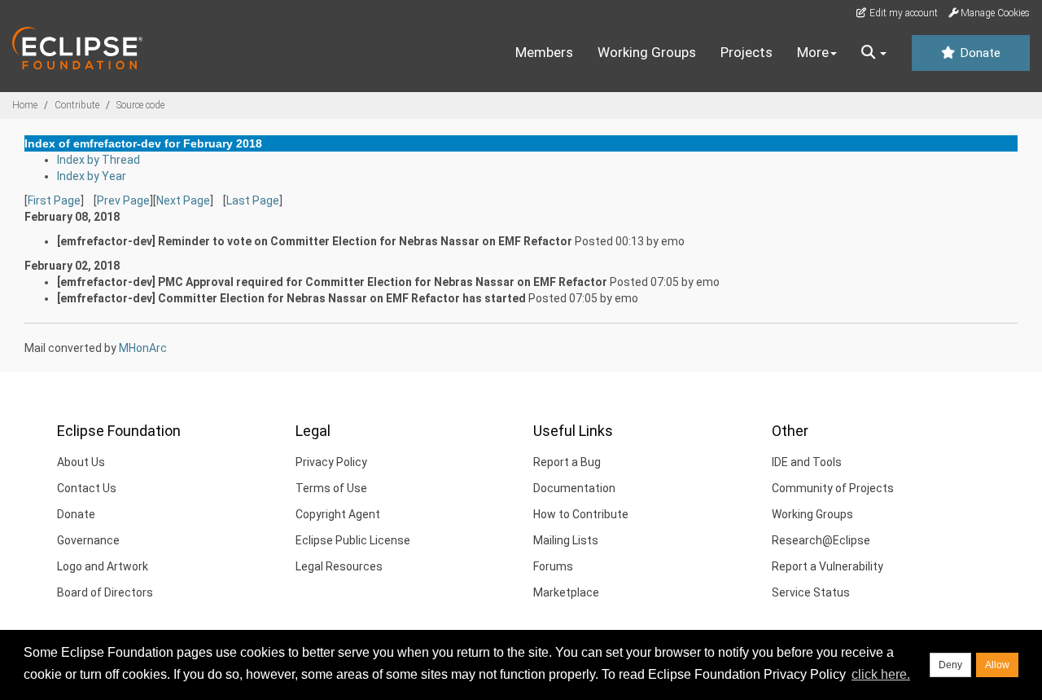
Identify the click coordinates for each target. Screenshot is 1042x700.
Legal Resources (339, 566)
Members (544, 52)
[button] (874, 53)
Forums (553, 566)
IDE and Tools (807, 462)
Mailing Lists (565, 540)
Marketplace (566, 592)
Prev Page (123, 200)
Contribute (77, 105)
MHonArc (143, 347)
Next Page (183, 200)
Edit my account (902, 13)
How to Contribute (580, 514)
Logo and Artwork (102, 566)
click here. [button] (881, 674)
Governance (88, 540)
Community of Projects (833, 488)
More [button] (813, 52)
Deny (950, 665)
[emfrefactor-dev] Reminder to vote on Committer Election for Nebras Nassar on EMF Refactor (314, 241)
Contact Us (86, 488)
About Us (81, 462)
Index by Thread (98, 159)
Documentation (574, 488)
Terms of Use (331, 488)
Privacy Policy (331, 462)
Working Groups (647, 52)
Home (24, 105)
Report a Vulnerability (827, 566)
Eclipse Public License (353, 540)
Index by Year (91, 176)
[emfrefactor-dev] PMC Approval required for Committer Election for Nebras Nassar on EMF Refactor (332, 281)
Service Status (811, 592)
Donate (978, 53)
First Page (54, 200)
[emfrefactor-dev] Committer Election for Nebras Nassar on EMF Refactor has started (291, 298)
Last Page (252, 200)
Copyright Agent (338, 514)
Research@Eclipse (821, 540)
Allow (997, 665)
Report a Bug (567, 462)
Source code (140, 105)
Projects (746, 52)
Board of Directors (105, 592)
